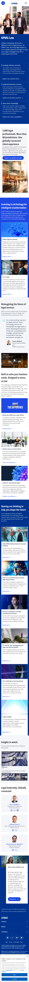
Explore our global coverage (13, 158)
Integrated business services (12, 84)
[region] (14, 968)
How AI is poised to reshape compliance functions (12, 612)
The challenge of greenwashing (13, 681)
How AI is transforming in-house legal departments (13, 578)
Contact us (12, 899)
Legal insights (7, 717)
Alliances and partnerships (11, 483)
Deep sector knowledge (10, 103)
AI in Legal (6, 277)
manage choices (9, 970)
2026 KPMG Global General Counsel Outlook (14, 545)
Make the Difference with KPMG (13, 415)
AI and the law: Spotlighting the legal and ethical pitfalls (13, 646)
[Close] (27, 956)
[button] (11, 810)
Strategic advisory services (11, 65)
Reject (14, 974)
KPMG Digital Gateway (10, 239)
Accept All (14, 979)
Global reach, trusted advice (12, 449)
